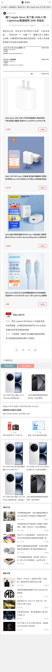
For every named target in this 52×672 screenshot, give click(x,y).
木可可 (27, 2)
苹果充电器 (9, 366)
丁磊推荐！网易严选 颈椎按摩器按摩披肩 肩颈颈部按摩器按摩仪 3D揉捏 (25, 336)
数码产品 (21, 7)
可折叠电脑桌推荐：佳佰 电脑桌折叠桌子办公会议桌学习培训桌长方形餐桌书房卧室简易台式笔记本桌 (32, 516)
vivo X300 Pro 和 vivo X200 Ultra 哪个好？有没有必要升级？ (38, 470)
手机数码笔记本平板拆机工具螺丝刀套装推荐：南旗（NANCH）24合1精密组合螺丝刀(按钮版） (32, 527)
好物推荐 (12, 7)
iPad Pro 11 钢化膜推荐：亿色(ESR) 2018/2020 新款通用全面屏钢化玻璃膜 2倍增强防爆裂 (32, 538)
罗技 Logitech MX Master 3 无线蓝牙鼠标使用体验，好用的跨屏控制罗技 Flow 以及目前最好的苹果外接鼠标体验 (26, 325)
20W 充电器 (25, 366)
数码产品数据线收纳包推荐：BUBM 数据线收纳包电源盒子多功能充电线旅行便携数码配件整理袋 (32, 549)
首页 (5, 7)
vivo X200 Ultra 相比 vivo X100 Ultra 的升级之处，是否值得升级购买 (14, 500)
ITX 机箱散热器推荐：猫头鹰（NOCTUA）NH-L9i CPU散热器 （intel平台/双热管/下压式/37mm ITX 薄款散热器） (32, 560)
